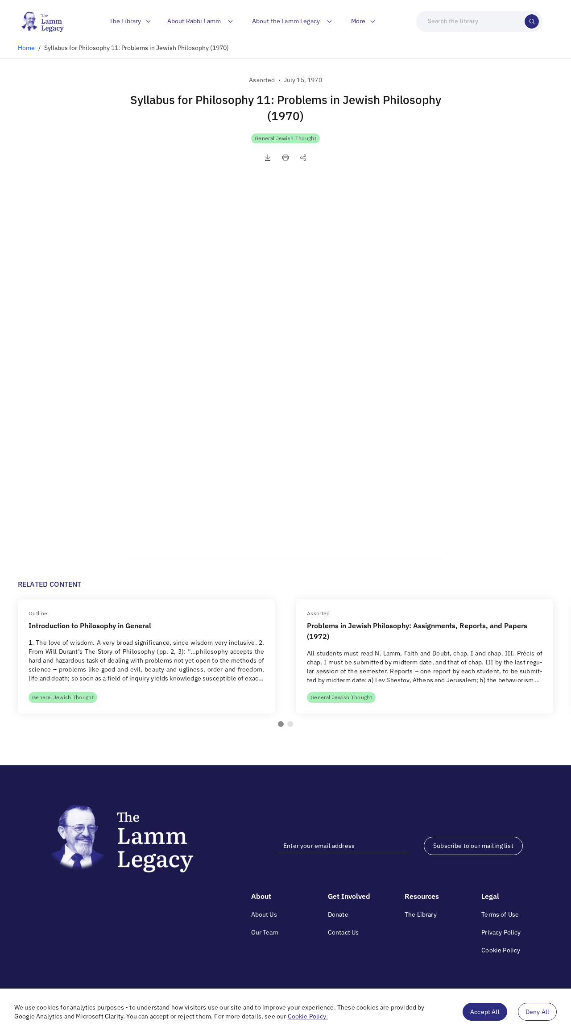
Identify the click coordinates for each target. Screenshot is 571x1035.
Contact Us (343, 932)
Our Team (264, 932)
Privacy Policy (501, 932)
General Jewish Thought (285, 138)
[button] (281, 724)
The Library (421, 914)
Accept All (485, 1012)
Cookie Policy (500, 950)
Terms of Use (500, 914)
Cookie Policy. (308, 1016)
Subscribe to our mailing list (473, 846)
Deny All (537, 1012)
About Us (264, 914)
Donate (338, 914)
